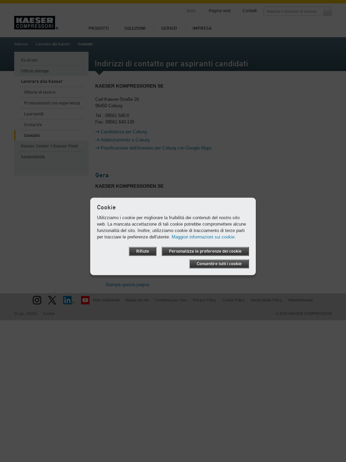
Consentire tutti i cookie (219, 264)
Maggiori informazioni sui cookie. (204, 236)
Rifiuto (142, 251)
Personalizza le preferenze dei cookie (205, 251)
